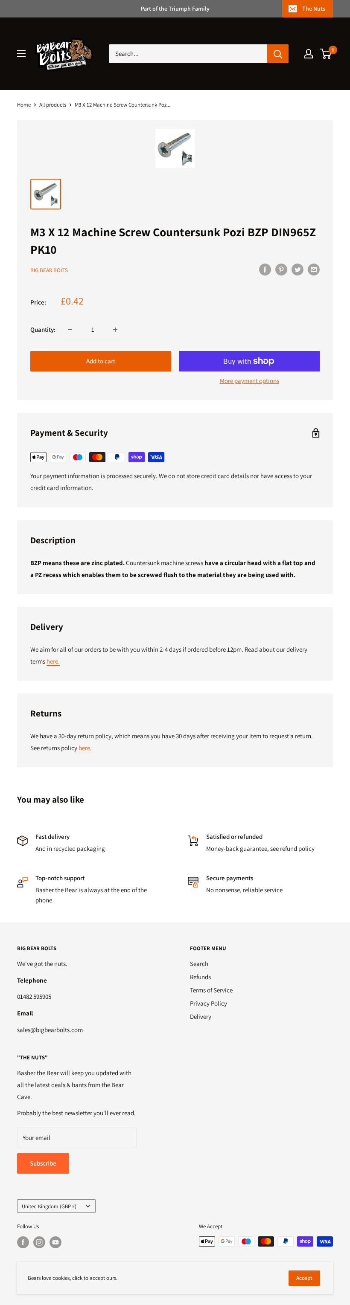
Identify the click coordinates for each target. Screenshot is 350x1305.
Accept (304, 1278)
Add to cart (100, 361)
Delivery (200, 1016)
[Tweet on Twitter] (297, 269)
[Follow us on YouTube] (55, 1242)
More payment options (249, 381)
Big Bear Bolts (49, 270)
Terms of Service (211, 990)
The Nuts (313, 8)
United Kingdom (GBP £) (49, 1206)
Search (199, 964)
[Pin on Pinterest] (281, 269)
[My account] (308, 53)
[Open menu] (21, 53)
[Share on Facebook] (265, 269)
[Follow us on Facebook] (23, 1242)
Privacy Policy (208, 1003)
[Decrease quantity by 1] (70, 330)
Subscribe (43, 1163)
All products (52, 104)
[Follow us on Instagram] (39, 1242)
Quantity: (42, 329)
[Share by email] (314, 269)
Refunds (200, 977)
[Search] (278, 53)
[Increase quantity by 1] (115, 330)
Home (24, 104)
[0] (326, 54)
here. (53, 661)
